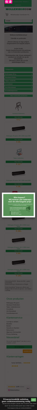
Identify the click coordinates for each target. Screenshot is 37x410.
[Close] (35, 192)
